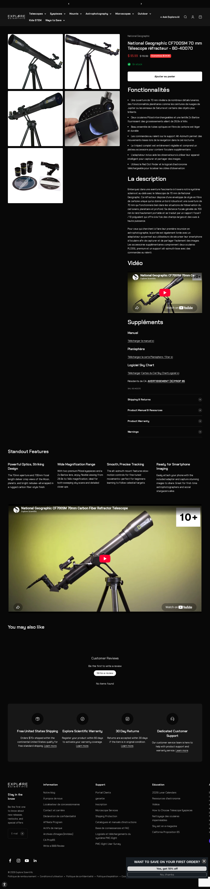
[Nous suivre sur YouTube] (27, 860)
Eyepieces (56, 13)
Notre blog (49, 792)
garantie (100, 798)
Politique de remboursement (22, 876)
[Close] (204, 861)
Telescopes (36, 13)
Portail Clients (103, 792)
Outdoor (143, 13)
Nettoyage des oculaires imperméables (165, 818)
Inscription (101, 804)
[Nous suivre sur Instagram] (18, 860)
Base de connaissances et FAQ (112, 828)
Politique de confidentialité (79, 876)
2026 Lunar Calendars (164, 792)
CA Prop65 (49, 840)
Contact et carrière (54, 810)
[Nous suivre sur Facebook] (10, 860)
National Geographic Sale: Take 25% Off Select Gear (105, 4)
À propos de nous (53, 798)
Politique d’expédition (107, 876)
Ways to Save (53, 20)
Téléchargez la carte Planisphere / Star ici (150, 357)
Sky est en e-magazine (164, 826)
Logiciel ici (160, 373)
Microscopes (123, 13)
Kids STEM (35, 20)
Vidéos (156, 804)
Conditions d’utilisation (51, 876)
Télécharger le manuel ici (141, 341)
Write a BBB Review (53, 846)
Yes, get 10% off (167, 868)
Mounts (73, 13)
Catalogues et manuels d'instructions (115, 822)
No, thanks (167, 874)
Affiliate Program (52, 822)
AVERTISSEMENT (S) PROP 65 (166, 381)
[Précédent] (68, 3)
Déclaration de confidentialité (59, 816)
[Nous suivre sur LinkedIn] (35, 860)
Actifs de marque (52, 828)
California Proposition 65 (165, 832)
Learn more (50, 746)
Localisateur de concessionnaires (61, 804)
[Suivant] (141, 3)
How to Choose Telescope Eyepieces (172, 810)
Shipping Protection (106, 816)
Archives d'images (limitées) (58, 834)
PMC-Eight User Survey (108, 844)
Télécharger (134, 373)
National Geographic (139, 36)
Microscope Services (106, 810)
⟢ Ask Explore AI (169, 17)
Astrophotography (97, 13)
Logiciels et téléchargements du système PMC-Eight (113, 836)
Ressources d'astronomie (166, 798)
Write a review (105, 673)
